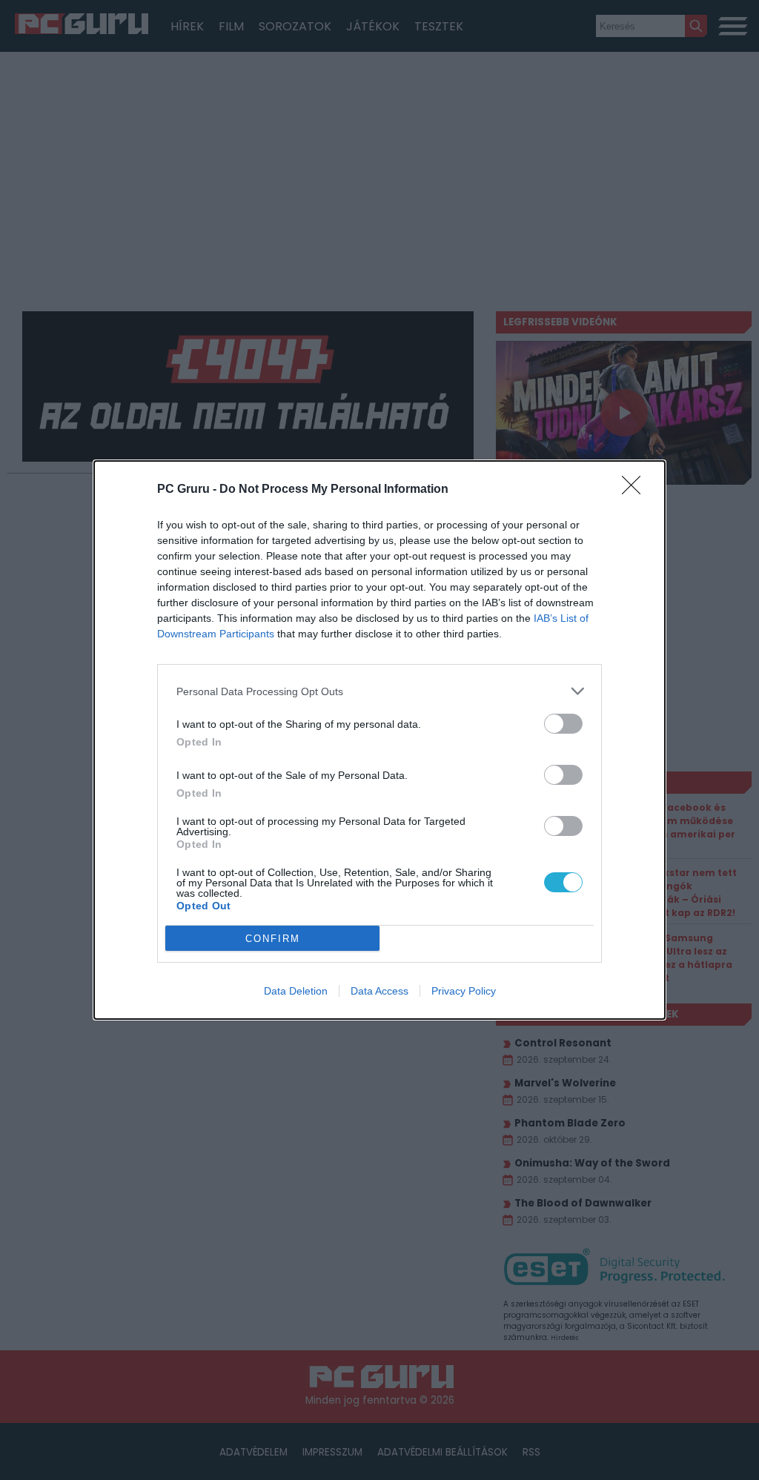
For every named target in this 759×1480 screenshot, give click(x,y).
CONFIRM (272, 938)
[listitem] (379, 691)
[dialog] (379, 740)
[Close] (636, 490)
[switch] (563, 724)
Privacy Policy (463, 991)
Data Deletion (296, 991)
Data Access (379, 991)
